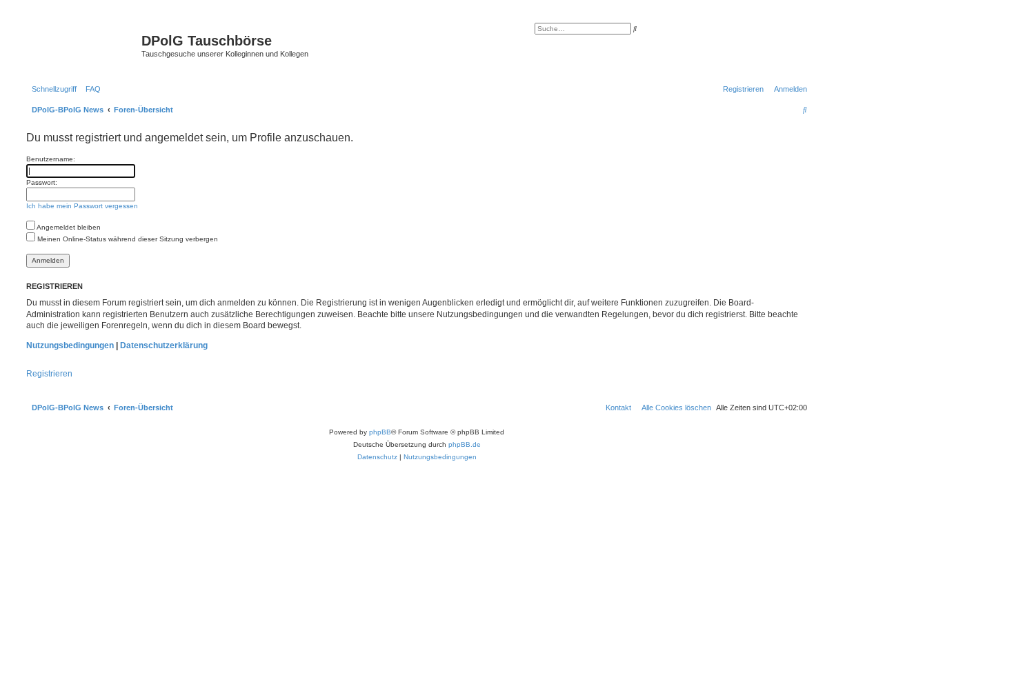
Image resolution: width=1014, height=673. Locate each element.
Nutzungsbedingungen (70, 345)
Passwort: (41, 182)
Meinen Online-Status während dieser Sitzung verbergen (126, 239)
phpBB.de (464, 444)
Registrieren (49, 374)
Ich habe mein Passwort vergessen (82, 206)
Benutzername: (50, 159)
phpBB (380, 432)
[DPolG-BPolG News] (82, 45)
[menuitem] (90, 89)
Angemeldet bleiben (68, 227)
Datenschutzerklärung (164, 345)
